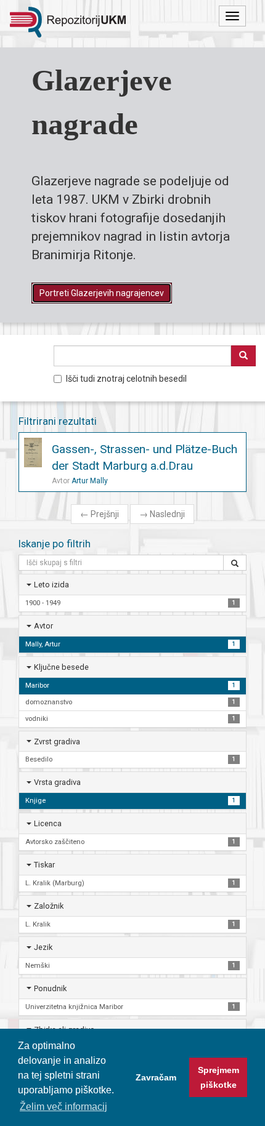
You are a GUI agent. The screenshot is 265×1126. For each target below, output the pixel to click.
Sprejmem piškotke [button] (218, 1077)
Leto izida (51, 584)
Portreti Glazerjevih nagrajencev (101, 293)
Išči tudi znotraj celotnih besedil (126, 379)
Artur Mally (89, 481)
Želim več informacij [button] (63, 1106)
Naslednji (162, 514)
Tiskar (44, 864)
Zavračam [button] (156, 1077)
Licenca (48, 823)
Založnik (48, 906)
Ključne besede (61, 667)
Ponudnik (50, 988)
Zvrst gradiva (57, 741)
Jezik (43, 947)
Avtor (43, 625)
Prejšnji (99, 514)
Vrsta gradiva (57, 782)
